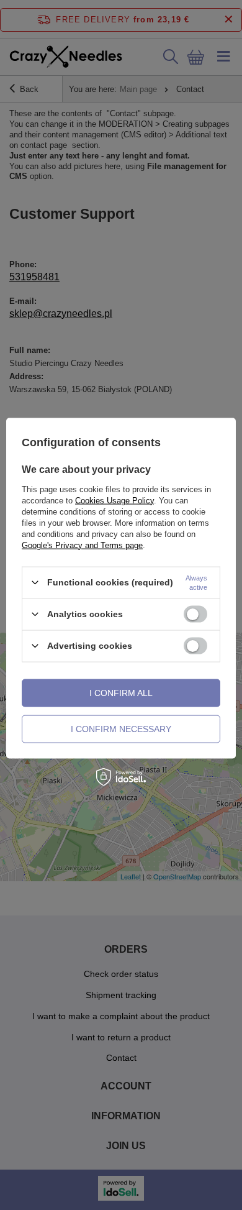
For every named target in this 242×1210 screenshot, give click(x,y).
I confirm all (121, 693)
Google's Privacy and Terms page (82, 544)
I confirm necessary (121, 729)
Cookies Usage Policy (114, 500)
